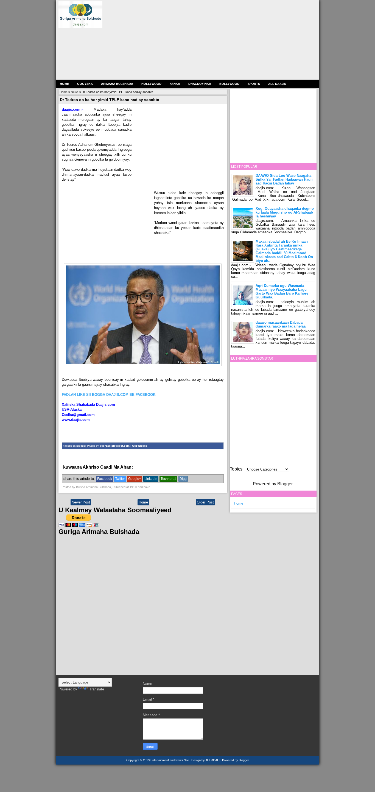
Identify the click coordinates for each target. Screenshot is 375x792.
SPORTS (254, 83)
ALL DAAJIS (277, 83)
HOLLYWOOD (151, 83)
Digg (183, 479)
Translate (96, 689)
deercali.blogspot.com (115, 445)
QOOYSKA (85, 83)
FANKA (175, 83)
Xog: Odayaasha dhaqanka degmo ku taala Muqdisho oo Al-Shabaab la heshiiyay (285, 212)
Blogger (284, 484)
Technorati (168, 479)
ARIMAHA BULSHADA (117, 83)
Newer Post (81, 502)
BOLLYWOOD (229, 83)
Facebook (104, 479)
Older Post (205, 502)
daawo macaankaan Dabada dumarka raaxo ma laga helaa (281, 324)
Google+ (134, 479)
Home (64, 83)
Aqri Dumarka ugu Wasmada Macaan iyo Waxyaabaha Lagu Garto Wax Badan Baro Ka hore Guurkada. (282, 291)
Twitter (120, 479)
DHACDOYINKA (199, 83)
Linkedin (150, 479)
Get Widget (139, 445)
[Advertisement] (213, 39)
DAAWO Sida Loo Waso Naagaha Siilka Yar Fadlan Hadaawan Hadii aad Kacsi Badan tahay (284, 179)
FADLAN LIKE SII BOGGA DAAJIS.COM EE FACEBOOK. (109, 395)
